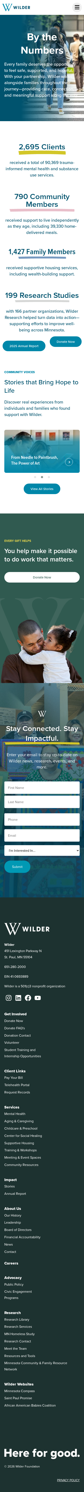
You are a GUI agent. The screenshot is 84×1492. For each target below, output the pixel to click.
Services (11, 1107)
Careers (11, 1263)
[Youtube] (37, 998)
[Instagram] (8, 998)
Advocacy (13, 1277)
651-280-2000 (15, 966)
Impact (10, 1180)
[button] (35, 477)
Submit (17, 866)
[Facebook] (28, 998)
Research (12, 1313)
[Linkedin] (18, 998)
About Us (12, 1208)
